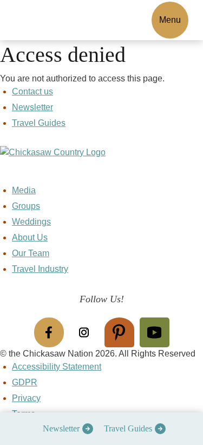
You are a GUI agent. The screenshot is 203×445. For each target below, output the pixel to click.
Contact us (32, 91)
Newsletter (61, 428)
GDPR (24, 382)
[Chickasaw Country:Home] (47, 18)
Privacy (26, 398)
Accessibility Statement (56, 366)
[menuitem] (65, 428)
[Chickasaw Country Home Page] (101, 165)
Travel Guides (128, 428)
